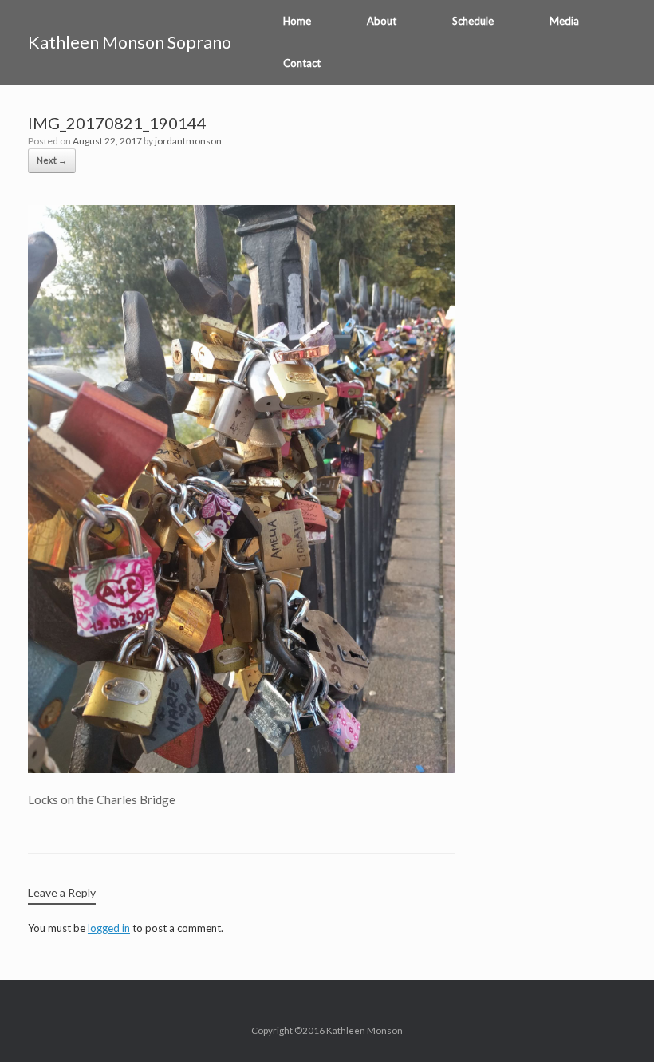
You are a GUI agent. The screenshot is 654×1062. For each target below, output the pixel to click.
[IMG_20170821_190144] (241, 768)
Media (564, 20)
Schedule (473, 20)
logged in (109, 928)
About (381, 20)
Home (297, 20)
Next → (52, 160)
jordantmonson (188, 141)
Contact (302, 63)
